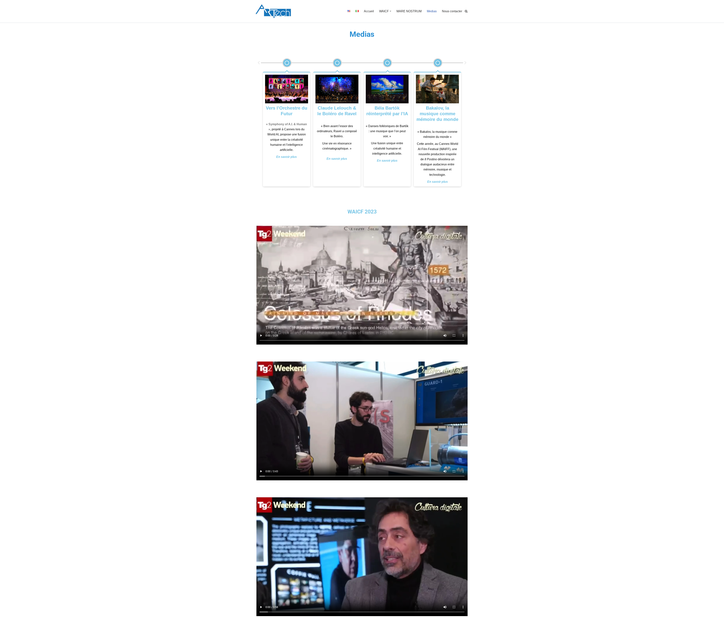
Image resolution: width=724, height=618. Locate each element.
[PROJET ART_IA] (273, 11)
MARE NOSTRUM (409, 11)
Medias (432, 11)
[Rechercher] (466, 11)
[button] (390, 11)
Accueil (369, 11)
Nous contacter (452, 11)
